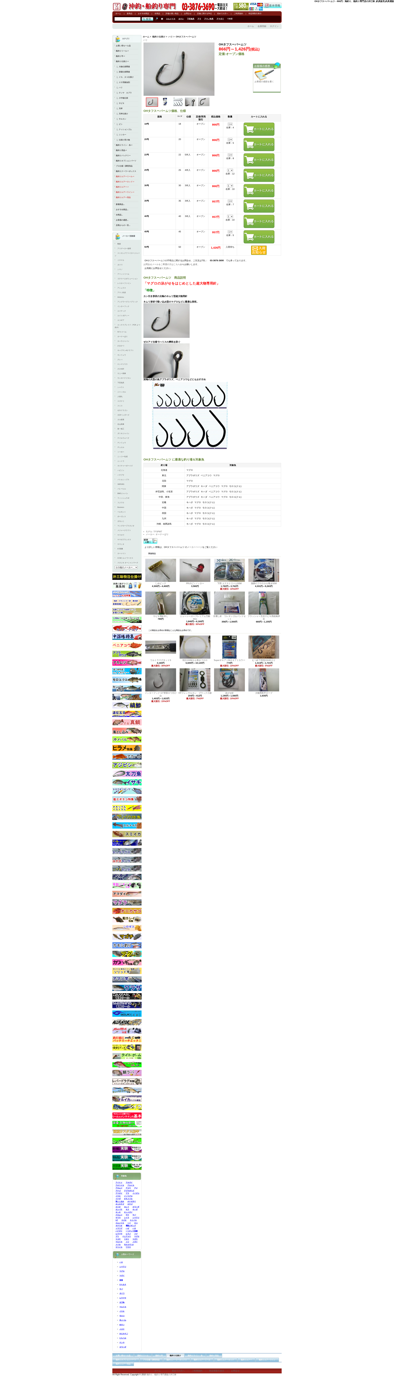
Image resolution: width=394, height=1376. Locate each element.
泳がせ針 (230, 693)
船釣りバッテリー (123, 155)
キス (127, 1209)
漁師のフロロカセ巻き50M (264, 583)
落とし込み (120, 1201)
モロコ (122, 1316)
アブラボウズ (129, 1191)
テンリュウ (121, 443)
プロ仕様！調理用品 (124, 166)
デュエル (120, 447)
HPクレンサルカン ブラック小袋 (195, 693)
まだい (181, 19)
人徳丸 (120, 396)
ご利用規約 (238, 13)
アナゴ (118, 1191)
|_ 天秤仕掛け (122, 114)
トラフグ (119, 1228)
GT (117, 1220)
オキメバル (128, 1199)
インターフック (123, 306)
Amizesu (120, 297)
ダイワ (120, 265)
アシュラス (121, 288)
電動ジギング (131, 1225)
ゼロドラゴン (122, 410)
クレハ (120, 359)
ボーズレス (121, 516)
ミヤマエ (120, 260)
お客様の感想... (122, 220)
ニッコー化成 (122, 456)
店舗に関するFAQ (204, 13)
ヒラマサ (119, 1234)
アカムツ (119, 1188)
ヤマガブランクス (124, 539)
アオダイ (129, 1182)
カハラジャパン (123, 341)
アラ (199, 19)
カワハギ (136, 1207)
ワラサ (128, 1247)
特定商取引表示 (255, 13)
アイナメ (119, 1182)
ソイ (129, 1223)
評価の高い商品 (172, 13)
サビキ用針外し (160, 616)
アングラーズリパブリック (127, 302)
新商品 (129, 13)
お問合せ (187, 13)
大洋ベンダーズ (123, 415)
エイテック (121, 311)
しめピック (160, 583)
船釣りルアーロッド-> (125, 182)
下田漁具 (190, 19)
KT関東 (120, 549)
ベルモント (121, 512)
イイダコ (136, 1193)
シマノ (120, 269)
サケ (127, 1215)
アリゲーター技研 (124, 248)
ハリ (170, 36)
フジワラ (120, 503)
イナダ (118, 1199)
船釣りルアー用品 (123, 197)
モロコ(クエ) (129, 1244)
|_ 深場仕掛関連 (123, 72)
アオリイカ (120, 1185)
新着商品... (120, 204)
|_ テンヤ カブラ (124, 93)
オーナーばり (122, 336)
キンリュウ (121, 355)
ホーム (118, 13)
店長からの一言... (123, 225)
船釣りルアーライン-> (125, 192)
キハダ (135, 1209)
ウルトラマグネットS (160, 660)
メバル (118, 1244)
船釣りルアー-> (122, 187)
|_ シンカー (121, 135)
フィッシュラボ (123, 498)
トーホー (120, 452)
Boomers (120, 507)
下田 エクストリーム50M (229, 583)
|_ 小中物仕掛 (122, 98)
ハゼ (127, 1228)
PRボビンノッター (195, 583)
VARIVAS (120, 484)
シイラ (126, 1217)
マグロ (136, 1236)
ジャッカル (121, 392)
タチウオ (119, 1225)
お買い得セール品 (123, 46)
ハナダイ (119, 1231)
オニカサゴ (120, 1204)
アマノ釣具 (208, 19)
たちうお (122, 1338)
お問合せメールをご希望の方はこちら (161, 264)
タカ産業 (120, 419)
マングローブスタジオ (125, 526)
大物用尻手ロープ (263, 693)
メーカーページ (194, 547)
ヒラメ (128, 1234)
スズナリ (120, 401)
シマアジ (136, 1217)
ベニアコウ (126, 1236)
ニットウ (120, 461)
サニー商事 (121, 373)
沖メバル (122, 1320)
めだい (122, 1325)
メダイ (135, 1242)
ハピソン (120, 470)
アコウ (128, 1188)
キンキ (118, 1212)
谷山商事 (120, 424)
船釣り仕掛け (158, 36)
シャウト (120, 387)
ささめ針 (120, 369)
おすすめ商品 (143, 13)
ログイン (274, 26)
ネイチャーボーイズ (125, 466)
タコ (136, 1223)
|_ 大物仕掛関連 (123, 67)
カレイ (126, 1207)
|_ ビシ (119, 124)
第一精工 (120, 429)
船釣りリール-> (122, 51)
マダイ (126, 1239)
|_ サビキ (120, 103)
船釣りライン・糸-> (124, 145)
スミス (120, 406)
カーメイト (121, 553)
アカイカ (130, 1185)
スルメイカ (170, 19)
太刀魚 (122, 1302)
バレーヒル (121, 489)
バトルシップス (123, 479)
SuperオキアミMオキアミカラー (229, 660)
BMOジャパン (122, 493)
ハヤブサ (120, 475)
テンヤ (122, 1342)
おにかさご (123, 1333)
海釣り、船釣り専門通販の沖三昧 (161, 1375)
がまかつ (120, 346)
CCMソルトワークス (125, 558)
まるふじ (120, 521)
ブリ (117, 1236)
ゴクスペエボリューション (127, 279)
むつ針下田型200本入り (263, 660)
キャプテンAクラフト (125, 350)
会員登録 (262, 26)
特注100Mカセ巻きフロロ (195, 660)
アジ (136, 1188)
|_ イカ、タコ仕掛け (125, 77)
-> (122, 61)
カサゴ (130, 1204)
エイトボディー (123, 315)
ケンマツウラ (122, 364)
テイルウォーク (123, 438)
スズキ (124, 1220)
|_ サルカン (121, 119)
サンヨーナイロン (124, 378)
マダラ (135, 1239)
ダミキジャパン (123, 433)
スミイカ (133, 1220)
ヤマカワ (120, 535)
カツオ (118, 1207)
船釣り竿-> (120, 56)
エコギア (120, 320)
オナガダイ (131, 1201)
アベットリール (123, 274)
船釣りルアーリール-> (125, 176)
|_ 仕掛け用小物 (123, 140)
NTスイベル (122, 332)
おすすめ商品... (122, 209)
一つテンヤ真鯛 (132, 1231)
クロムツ (119, 1215)
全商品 (157, 13)
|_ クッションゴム (124, 129)
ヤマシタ (120, 544)
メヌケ (122, 1329)
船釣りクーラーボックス (126, 171)
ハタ (134, 1228)
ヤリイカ (119, 1247)
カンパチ (119, 1209)
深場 (121, 1280)
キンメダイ (128, 1212)
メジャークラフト (124, 530)
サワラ (118, 1217)
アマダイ (220, 19)
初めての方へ (222, 13)
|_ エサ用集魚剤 (123, 82)
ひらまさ (122, 1284)
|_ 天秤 (119, 108)
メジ (127, 1242)
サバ (134, 1215)
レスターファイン (124, 283)
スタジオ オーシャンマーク (127, 563)
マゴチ (118, 1239)
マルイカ (119, 1242)
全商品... (119, 215)
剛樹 (119, 244)
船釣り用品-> (121, 150)
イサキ (118, 1196)
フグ (136, 1234)
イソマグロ (128, 1196)
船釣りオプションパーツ (126, 161)
